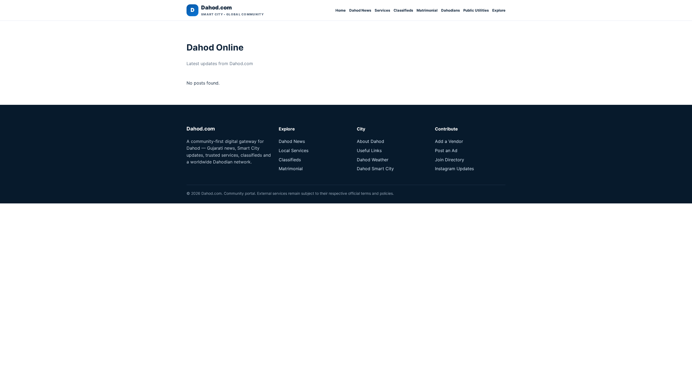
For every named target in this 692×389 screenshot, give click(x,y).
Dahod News (360, 10)
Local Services (293, 150)
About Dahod (370, 141)
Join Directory (449, 159)
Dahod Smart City (375, 168)
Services (382, 10)
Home (340, 10)
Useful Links (369, 150)
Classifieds (403, 10)
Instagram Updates (454, 168)
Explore (498, 10)
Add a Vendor (449, 141)
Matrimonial (427, 10)
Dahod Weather (372, 159)
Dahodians (450, 10)
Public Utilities (476, 10)
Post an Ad (446, 150)
